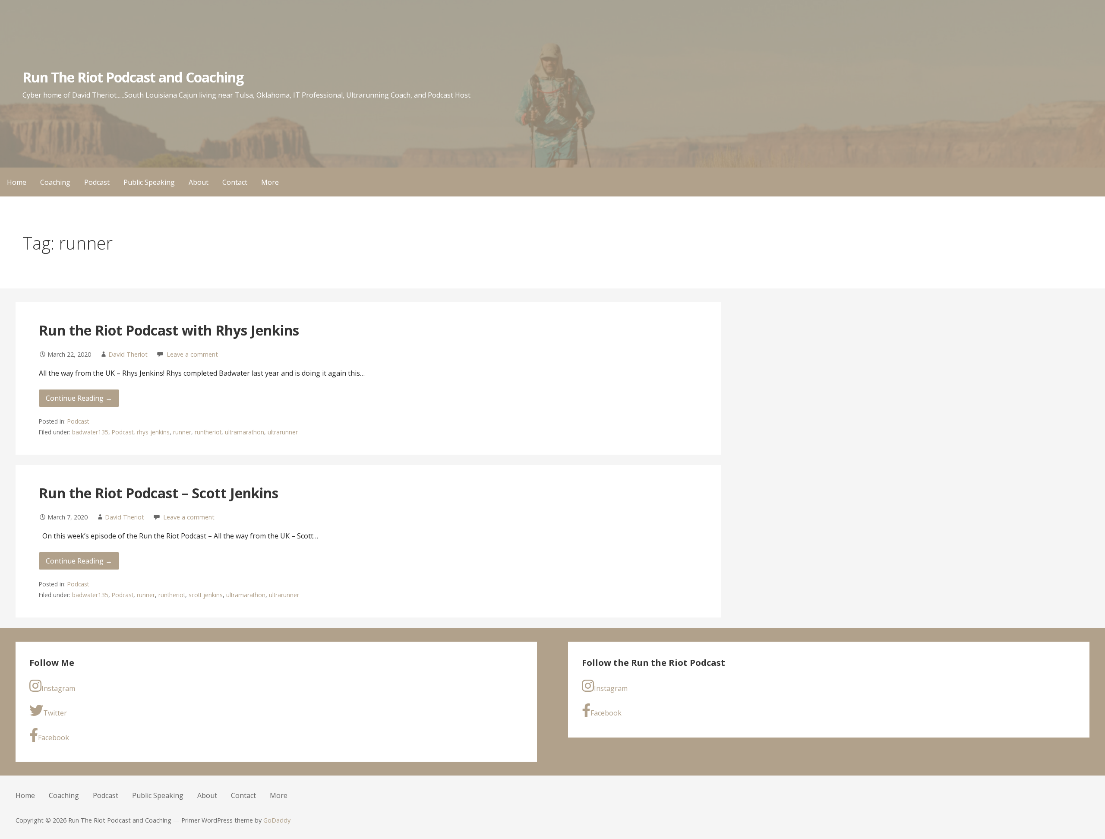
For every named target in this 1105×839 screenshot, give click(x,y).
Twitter (55, 713)
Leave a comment (192, 354)
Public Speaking (149, 182)
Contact (234, 182)
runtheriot (208, 432)
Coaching (55, 182)
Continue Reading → (79, 398)
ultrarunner (283, 432)
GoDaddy (276, 820)
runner (182, 432)
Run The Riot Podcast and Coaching (132, 77)
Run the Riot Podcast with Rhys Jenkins (169, 330)
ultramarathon (244, 432)
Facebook (53, 737)
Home (16, 182)
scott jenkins (206, 595)
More (270, 182)
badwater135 (90, 432)
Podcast (97, 182)
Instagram (58, 688)
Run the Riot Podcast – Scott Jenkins (158, 493)
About (198, 182)
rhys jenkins (153, 432)
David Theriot (128, 354)
